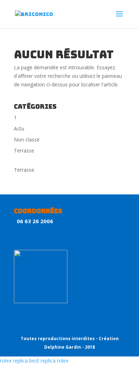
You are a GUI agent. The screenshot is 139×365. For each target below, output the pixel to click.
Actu (19, 128)
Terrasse (24, 150)
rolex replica (14, 360)
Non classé (27, 139)
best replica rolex (48, 360)
